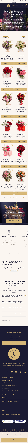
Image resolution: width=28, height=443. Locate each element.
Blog (3, 414)
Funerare (15, 394)
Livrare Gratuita (6, 401)
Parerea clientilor (6, 388)
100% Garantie (14, 401)
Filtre (23, 37)
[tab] (9, 253)
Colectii (4, 394)
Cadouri (9, 394)
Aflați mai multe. (18, 436)
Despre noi (4, 377)
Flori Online (4, 397)
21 (23, 197)
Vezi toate (14, 271)
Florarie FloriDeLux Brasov (8, 380)
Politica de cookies (16, 408)
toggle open (2, 5)
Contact (11, 377)
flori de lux (13, 5)
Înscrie (14, 342)
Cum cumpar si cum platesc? (8, 385)
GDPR (3, 410)
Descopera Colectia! (14, 220)
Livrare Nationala (6, 404)
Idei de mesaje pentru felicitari (13, 414)
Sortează (5, 37)
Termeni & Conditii (6, 408)
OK (14, 440)
